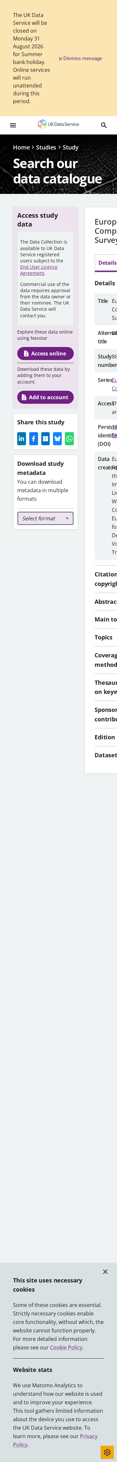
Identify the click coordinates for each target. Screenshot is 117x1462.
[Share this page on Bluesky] (57, 438)
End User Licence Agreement (39, 270)
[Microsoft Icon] (45, 438)
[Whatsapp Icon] (69, 438)
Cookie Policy (66, 1347)
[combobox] (45, 518)
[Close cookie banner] (105, 1272)
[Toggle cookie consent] (107, 1452)
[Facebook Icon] (33, 438)
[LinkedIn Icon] (21, 438)
